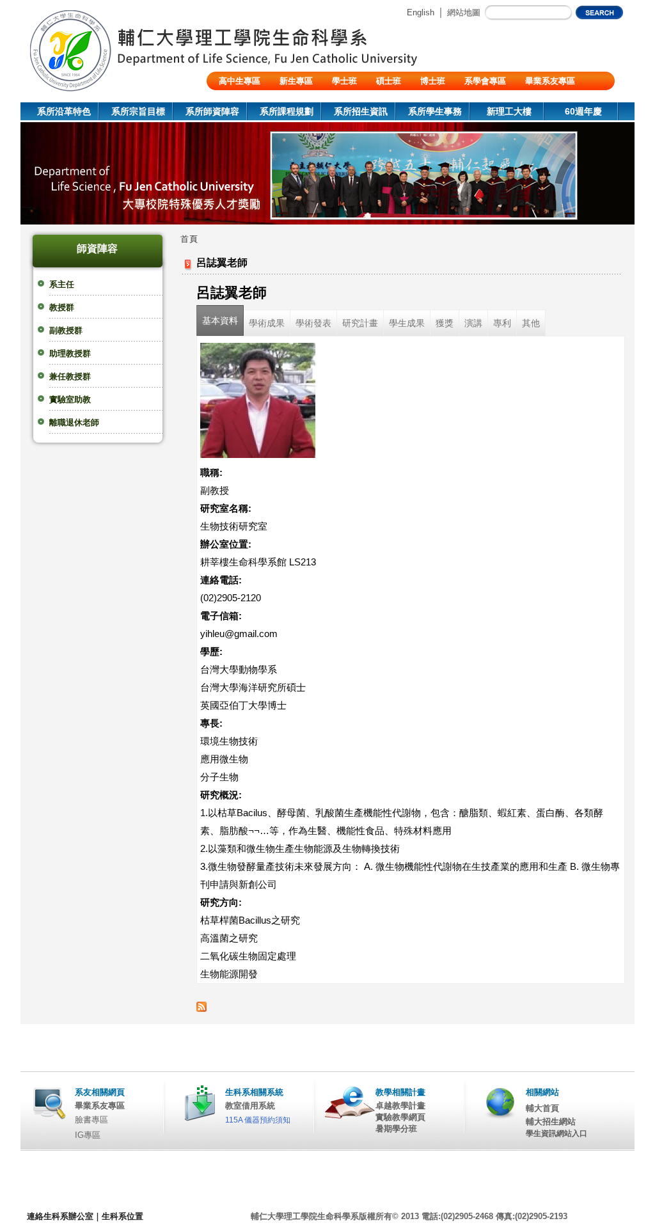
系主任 (61, 284)
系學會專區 (485, 81)
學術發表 (313, 323)
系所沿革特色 (64, 111)
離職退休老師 (74, 422)
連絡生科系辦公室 (60, 1216)
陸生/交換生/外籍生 (254, 99)
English (420, 12)
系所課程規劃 (286, 111)
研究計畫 (360, 323)
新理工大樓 (509, 111)
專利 (502, 323)
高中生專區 (239, 81)
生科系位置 (122, 1216)
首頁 (189, 239)
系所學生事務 (435, 111)
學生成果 (407, 323)
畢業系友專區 (550, 81)
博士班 (432, 81)
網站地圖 (463, 12)
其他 (531, 323)
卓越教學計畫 (400, 1105)
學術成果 (267, 323)
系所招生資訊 (361, 111)
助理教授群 (70, 353)
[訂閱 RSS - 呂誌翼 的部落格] (201, 1009)
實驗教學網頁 (400, 1117)
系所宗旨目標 (138, 111)
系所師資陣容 (212, 111)
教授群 (61, 307)
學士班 (344, 81)
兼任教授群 (70, 376)
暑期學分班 (396, 1128)
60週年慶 (583, 111)
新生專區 (296, 81)
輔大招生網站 (551, 1121)
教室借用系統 (250, 1105)
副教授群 (66, 330)
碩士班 (388, 81)
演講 (473, 323)
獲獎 (445, 323)
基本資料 (220, 320)
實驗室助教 (70, 399)
